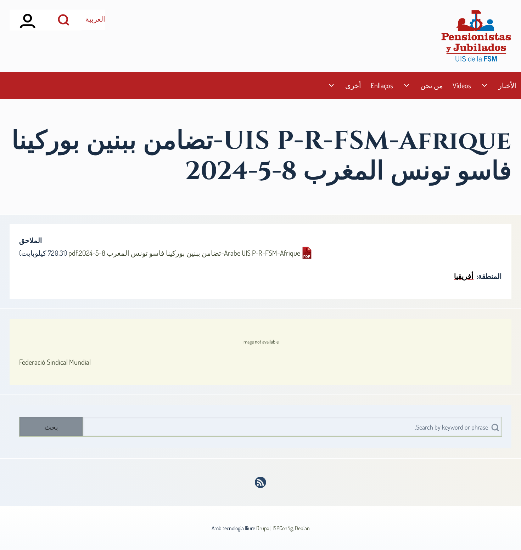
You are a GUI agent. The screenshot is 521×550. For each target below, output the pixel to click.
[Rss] (261, 482)
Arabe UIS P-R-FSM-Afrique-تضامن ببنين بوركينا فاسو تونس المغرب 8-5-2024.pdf (184, 252)
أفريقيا (464, 275)
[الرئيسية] (476, 36)
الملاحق (30, 240)
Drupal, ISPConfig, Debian (283, 528)
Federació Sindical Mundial (55, 362)
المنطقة (490, 275)
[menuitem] (507, 85)
